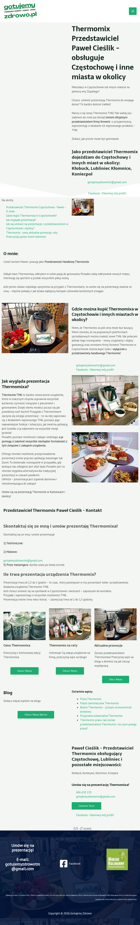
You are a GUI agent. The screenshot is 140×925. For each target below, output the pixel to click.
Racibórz (56, 895)
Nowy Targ (49, 895)
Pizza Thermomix (90, 699)
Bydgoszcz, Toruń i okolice (79, 895)
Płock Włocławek (112, 895)
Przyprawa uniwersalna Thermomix (101, 716)
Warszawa (132, 895)
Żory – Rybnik (31, 895)
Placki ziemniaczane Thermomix (99, 703)
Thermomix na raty (63, 645)
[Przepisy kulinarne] (117, 859)
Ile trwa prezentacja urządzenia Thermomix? (49, 574)
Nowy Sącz (113, 899)
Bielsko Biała (132, 899)
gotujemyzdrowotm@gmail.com (23, 560)
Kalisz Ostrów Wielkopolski (98, 895)
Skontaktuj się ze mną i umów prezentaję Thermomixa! (60, 526)
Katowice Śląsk (122, 899)
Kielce (107, 899)
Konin (121, 895)
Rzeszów (98, 899)
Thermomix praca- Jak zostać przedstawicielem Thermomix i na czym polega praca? (108, 724)
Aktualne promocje (108, 645)
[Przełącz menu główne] (133, 11)
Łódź (103, 899)
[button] (70, 526)
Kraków (126, 895)
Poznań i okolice (65, 895)
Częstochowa (40, 895)
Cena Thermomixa (16, 645)
